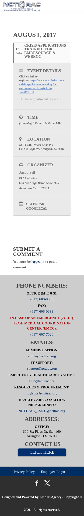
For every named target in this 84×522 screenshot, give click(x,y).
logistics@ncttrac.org (42, 393)
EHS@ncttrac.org (42, 381)
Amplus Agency (50, 497)
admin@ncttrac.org (42, 356)
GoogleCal (36, 208)
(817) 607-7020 (41, 334)
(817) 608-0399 (41, 311)
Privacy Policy (24, 471)
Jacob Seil (27, 172)
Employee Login (53, 471)
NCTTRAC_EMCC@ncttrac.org (41, 411)
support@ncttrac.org (42, 368)
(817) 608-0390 (41, 299)
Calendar (35, 204)
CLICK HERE (42, 452)
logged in (38, 261)
